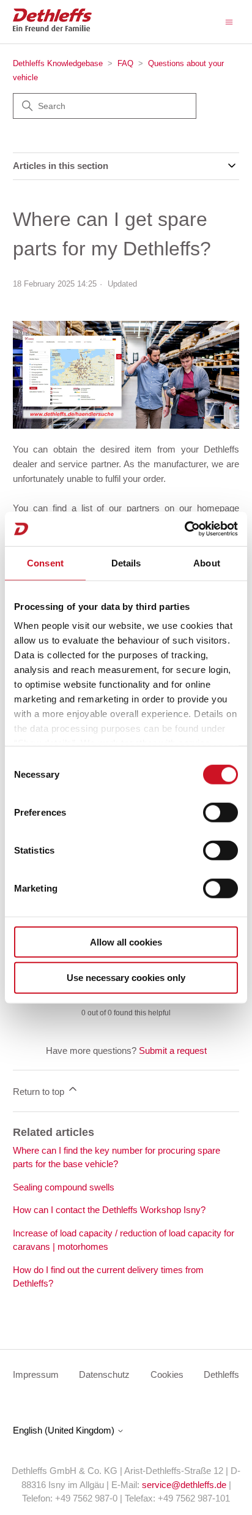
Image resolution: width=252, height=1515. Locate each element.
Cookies (166, 1374)
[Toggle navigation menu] (229, 21)
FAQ (126, 63)
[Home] (52, 28)
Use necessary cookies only (126, 977)
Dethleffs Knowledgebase (58, 63)
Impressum (36, 1374)
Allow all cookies (126, 941)
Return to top (40, 1091)
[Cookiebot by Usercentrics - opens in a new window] (184, 529)
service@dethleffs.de (184, 1484)
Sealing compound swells (63, 1187)
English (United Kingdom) (65, 1430)
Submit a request (173, 1050)
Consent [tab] (45, 562)
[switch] (220, 812)
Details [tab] (126, 562)
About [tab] (206, 562)
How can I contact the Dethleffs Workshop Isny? (109, 1210)
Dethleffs (221, 1374)
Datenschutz (104, 1374)
